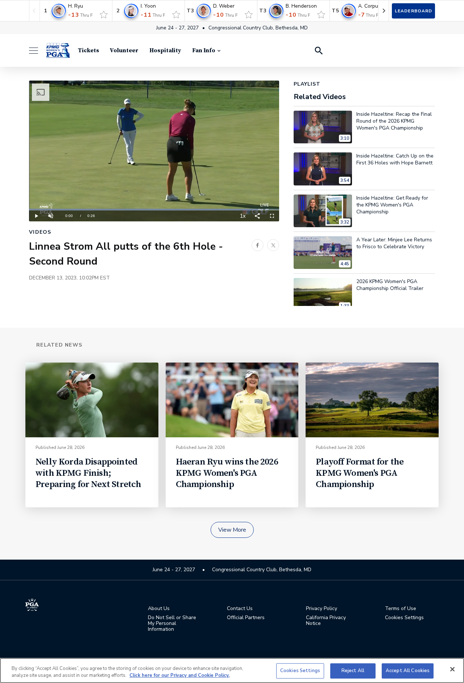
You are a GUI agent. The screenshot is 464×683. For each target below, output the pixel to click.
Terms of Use (400, 609)
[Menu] (37, 51)
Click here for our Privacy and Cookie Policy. (179, 675)
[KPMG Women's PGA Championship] (58, 50)
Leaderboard (413, 11)
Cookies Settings (300, 670)
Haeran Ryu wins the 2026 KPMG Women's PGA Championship (227, 473)
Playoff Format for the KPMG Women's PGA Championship (359, 473)
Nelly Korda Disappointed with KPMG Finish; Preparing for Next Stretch (88, 473)
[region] (232, 670)
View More (232, 530)
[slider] (154, 209)
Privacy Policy (321, 609)
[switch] (103, 14)
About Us (159, 609)
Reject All (352, 670)
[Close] (452, 669)
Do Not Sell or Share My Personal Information (172, 623)
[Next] (383, 10)
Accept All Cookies (408, 670)
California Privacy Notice (326, 620)
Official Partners (246, 618)
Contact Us (240, 609)
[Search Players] (318, 50)
